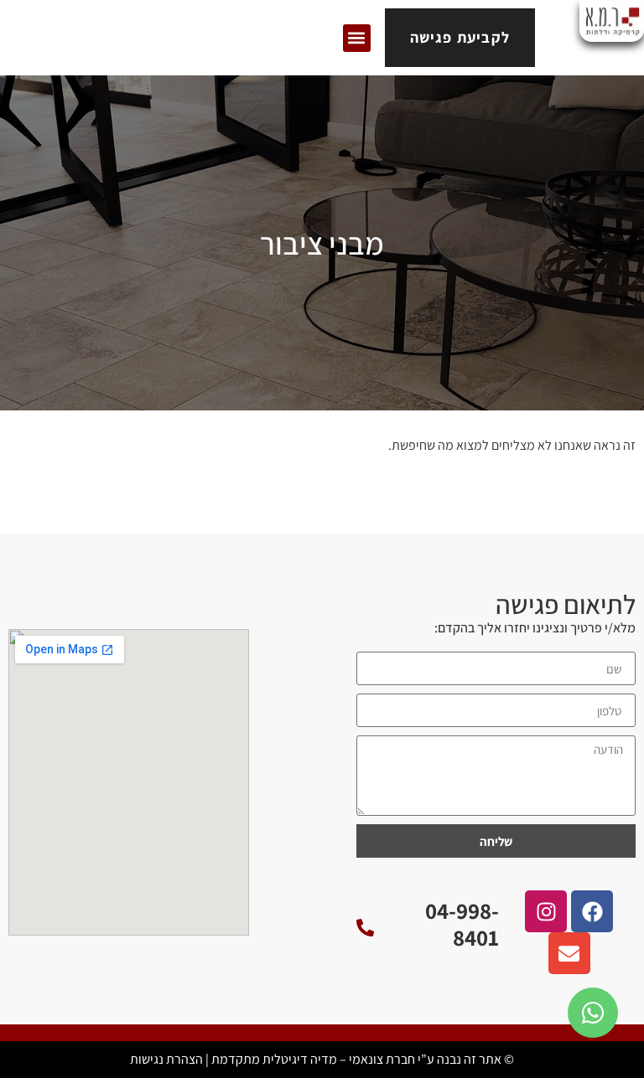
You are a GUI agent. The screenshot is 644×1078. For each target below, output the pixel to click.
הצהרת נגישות (166, 1059)
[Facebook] (592, 911)
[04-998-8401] (365, 927)
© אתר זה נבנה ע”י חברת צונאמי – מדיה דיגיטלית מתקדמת (362, 1059)
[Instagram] (546, 911)
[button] (357, 38)
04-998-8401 (462, 923)
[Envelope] (569, 953)
